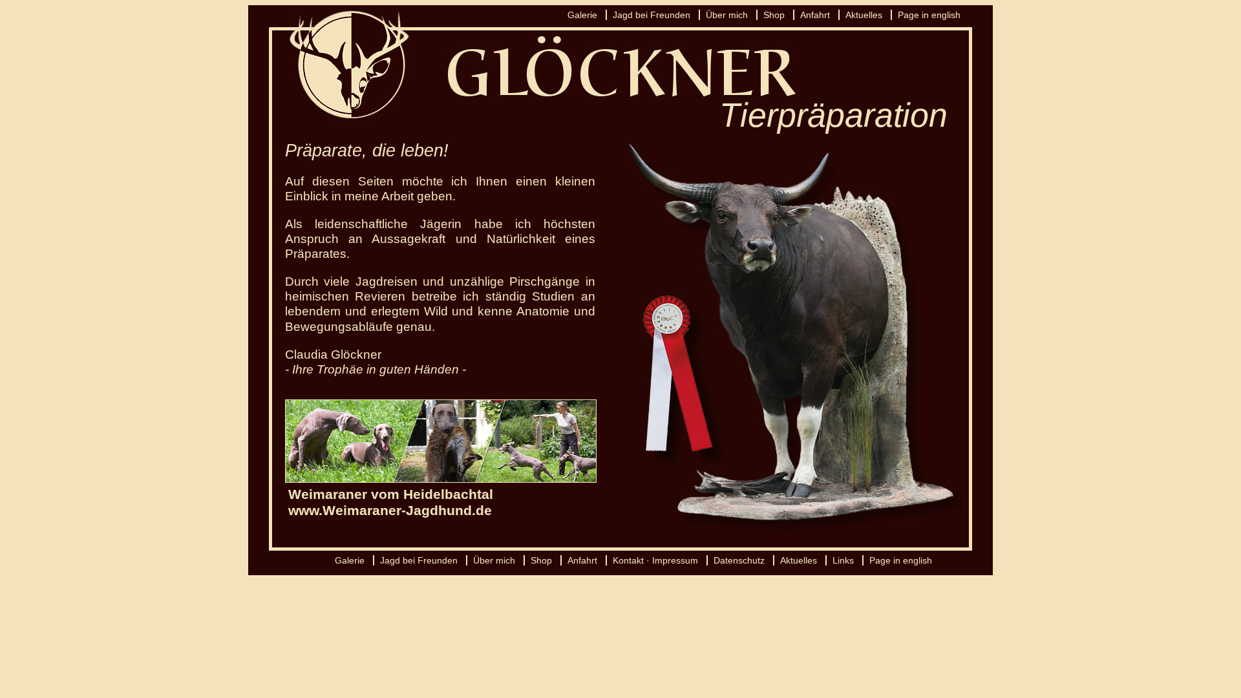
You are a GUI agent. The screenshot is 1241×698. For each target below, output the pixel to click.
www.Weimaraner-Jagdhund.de (390, 510)
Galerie (582, 15)
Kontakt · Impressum (655, 560)
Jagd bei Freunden (651, 15)
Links (843, 560)
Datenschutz (739, 560)
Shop (774, 15)
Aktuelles (863, 15)
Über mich (727, 15)
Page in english (929, 15)
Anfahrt (815, 15)
